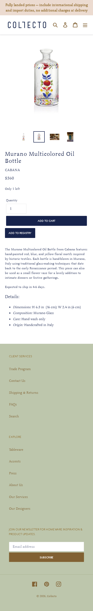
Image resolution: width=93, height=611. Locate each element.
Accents (15, 461)
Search (14, 416)
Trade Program (20, 369)
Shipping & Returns (23, 393)
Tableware (16, 450)
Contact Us (17, 381)
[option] (23, 137)
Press (12, 473)
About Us (16, 485)
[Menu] (85, 25)
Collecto (52, 596)
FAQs (13, 404)
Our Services (18, 497)
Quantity (11, 200)
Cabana (12, 170)
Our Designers (19, 509)
